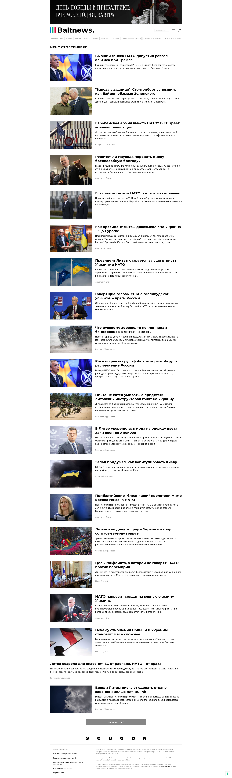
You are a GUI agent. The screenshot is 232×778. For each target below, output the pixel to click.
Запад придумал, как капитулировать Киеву (136, 462)
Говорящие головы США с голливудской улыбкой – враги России (132, 296)
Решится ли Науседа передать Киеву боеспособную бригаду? (129, 159)
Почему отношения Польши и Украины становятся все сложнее (131, 632)
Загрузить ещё (116, 722)
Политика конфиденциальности (65, 754)
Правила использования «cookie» (65, 758)
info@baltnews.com (169, 766)
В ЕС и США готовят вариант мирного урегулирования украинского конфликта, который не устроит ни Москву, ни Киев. (138, 469)
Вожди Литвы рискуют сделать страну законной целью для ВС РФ (131, 690)
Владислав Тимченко (105, 144)
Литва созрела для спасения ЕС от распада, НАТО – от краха (105, 664)
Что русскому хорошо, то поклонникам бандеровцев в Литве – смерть (131, 330)
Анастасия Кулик (103, 178)
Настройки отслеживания (62, 769)
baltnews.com (114, 758)
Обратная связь (59, 773)
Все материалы (162, 30)
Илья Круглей (101, 581)
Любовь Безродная (104, 476)
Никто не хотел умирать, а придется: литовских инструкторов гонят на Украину (134, 397)
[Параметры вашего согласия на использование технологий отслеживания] (227, 773)
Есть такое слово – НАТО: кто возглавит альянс (138, 193)
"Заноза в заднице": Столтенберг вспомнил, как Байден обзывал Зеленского (135, 91)
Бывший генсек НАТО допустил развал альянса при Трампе (131, 58)
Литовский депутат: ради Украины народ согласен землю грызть (133, 531)
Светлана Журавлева (105, 349)
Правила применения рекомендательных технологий (68, 763)
